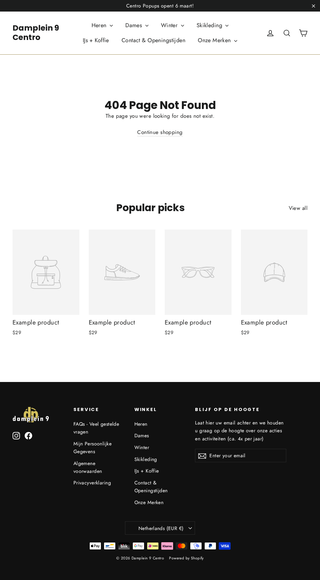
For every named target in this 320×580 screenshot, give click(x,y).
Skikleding (210, 25)
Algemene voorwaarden (87, 467)
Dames (134, 25)
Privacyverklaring (92, 482)
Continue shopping (159, 132)
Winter (170, 25)
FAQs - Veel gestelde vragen (96, 427)
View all (298, 208)
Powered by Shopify (186, 558)
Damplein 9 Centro (35, 32)
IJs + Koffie (96, 40)
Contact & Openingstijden (153, 40)
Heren (100, 25)
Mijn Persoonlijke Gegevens (92, 447)
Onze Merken (215, 40)
